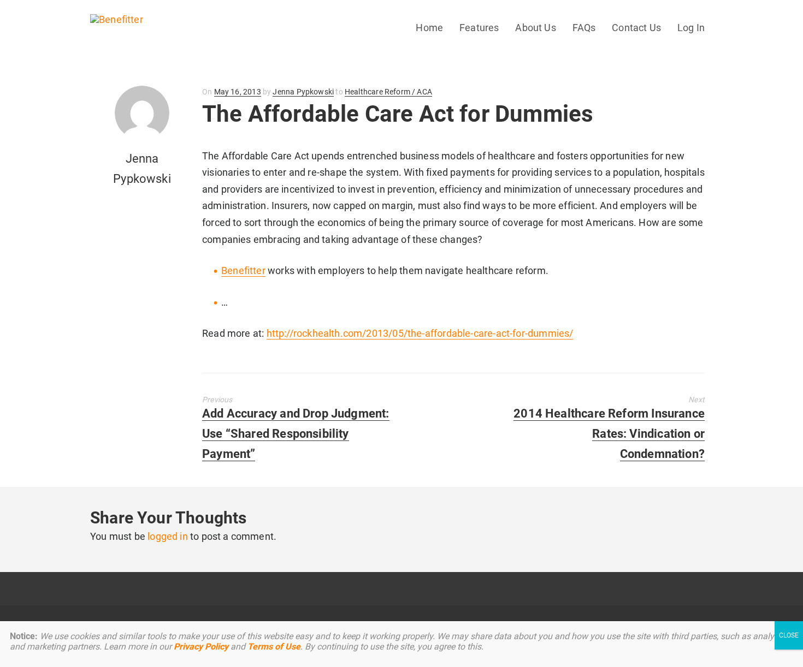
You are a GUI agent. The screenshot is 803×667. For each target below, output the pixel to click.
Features (479, 27)
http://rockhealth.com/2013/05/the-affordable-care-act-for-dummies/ (420, 333)
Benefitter (243, 270)
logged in (167, 536)
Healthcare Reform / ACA (388, 91)
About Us (535, 27)
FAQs (584, 27)
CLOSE (789, 635)
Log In (691, 27)
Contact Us (636, 27)
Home (429, 27)
